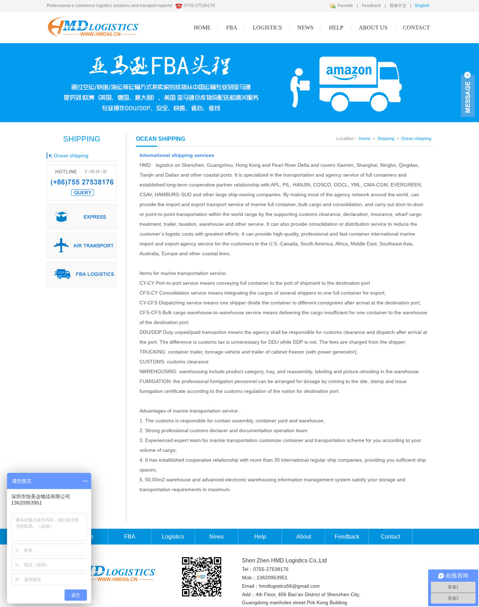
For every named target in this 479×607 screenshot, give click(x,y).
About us (373, 28)
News (305, 28)
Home (202, 28)
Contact (416, 28)
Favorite (345, 5)
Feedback (371, 5)
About (303, 537)
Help (260, 537)
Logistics (173, 537)
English (422, 5)
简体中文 (398, 5)
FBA (231, 28)
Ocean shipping (71, 155)
